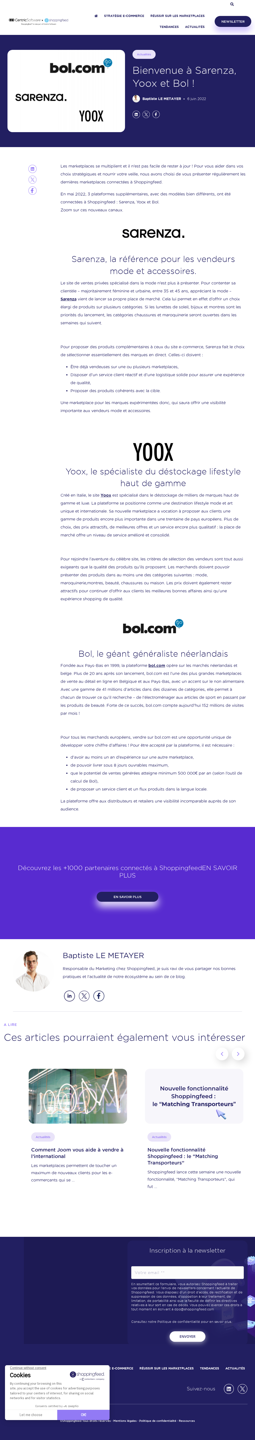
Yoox (106, 495)
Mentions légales (125, 1420)
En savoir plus (127, 897)
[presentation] (222, 1054)
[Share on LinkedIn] (136, 114)
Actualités (144, 54)
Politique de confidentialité (178, 1321)
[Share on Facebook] (156, 114)
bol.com (156, 665)
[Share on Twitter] (146, 114)
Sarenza (68, 299)
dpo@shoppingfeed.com (194, 1309)
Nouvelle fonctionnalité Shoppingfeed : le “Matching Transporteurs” (168, 1156)
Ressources (187, 1420)
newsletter (233, 21)
